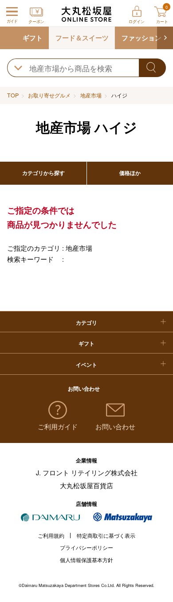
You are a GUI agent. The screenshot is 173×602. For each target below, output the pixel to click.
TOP (13, 95)
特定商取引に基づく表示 (106, 536)
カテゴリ (86, 322)
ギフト (33, 37)
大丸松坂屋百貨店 (86, 485)
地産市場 (91, 95)
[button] (165, 38)
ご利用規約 (51, 536)
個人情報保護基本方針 (86, 560)
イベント (86, 365)
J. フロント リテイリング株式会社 (87, 472)
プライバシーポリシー (86, 548)
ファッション (141, 37)
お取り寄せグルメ (49, 95)
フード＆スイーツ (82, 37)
